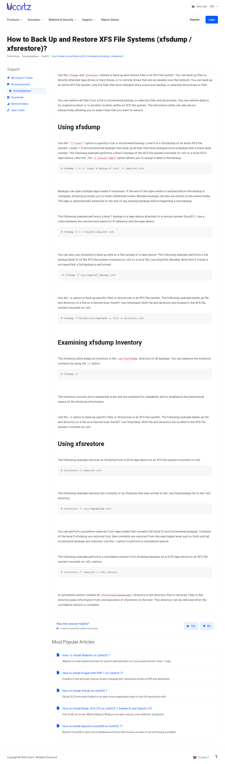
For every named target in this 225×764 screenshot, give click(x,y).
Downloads (17, 97)
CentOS (45, 56)
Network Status (19, 103)
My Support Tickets (22, 77)
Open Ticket (18, 110)
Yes (193, 626)
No (209, 626)
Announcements (20, 84)
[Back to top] (216, 756)
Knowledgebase (30, 56)
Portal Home (13, 56)
